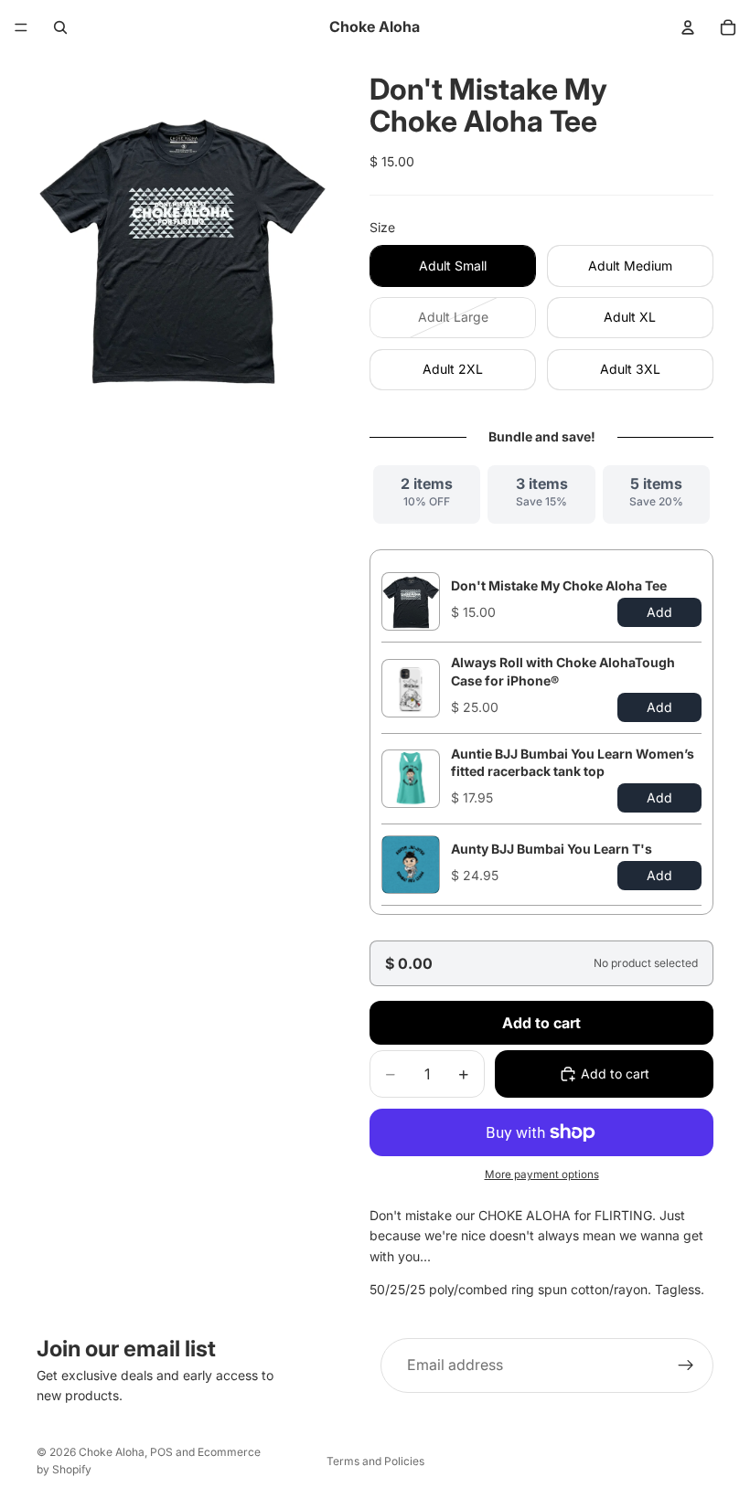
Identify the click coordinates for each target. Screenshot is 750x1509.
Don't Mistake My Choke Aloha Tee (559, 585)
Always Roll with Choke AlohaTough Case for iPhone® (563, 670)
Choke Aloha (112, 1452)
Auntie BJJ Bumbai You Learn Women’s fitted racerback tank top (572, 762)
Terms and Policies (375, 1461)
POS (161, 1452)
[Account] (688, 27)
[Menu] (21, 27)
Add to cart (541, 1023)
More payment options (542, 1174)
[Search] (60, 27)
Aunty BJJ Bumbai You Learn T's (551, 848)
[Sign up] (686, 1365)
